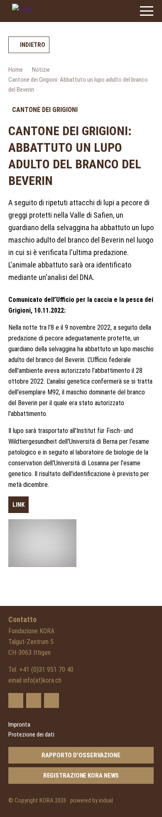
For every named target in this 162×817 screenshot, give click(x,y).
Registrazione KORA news (81, 775)
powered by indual (91, 800)
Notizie (41, 69)
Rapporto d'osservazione (81, 755)
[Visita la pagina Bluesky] (15, 700)
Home (15, 69)
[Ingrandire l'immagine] (42, 543)
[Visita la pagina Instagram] (51, 700)
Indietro (32, 45)
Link (18, 504)
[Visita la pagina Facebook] (33, 700)
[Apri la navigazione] (146, 11)
